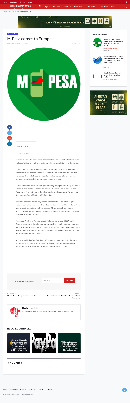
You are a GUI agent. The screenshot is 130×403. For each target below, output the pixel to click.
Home (5, 11)
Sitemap (41, 389)
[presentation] (75, 328)
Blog (10, 11)
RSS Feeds (32, 389)
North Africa (78, 7)
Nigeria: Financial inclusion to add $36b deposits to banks (112, 75)
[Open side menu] (4, 7)
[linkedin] (9, 143)
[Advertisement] (65, 14)
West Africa (57, 7)
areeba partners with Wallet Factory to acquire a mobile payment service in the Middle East (113, 59)
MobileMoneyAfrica (14, 44)
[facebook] (9, 127)
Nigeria (47, 7)
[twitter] (126, 2)
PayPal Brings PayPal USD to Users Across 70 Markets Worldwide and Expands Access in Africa (44, 346)
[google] (9, 138)
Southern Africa (91, 7)
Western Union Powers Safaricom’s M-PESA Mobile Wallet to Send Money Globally (113, 42)
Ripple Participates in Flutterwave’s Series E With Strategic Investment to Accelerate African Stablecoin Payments (19, 345)
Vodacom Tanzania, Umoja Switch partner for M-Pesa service (64, 297)
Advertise (22, 2)
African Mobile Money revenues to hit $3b (21, 296)
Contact (29, 2)
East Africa (67, 7)
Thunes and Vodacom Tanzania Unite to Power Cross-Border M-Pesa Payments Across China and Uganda (69, 346)
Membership (13, 2)
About (5, 2)
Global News (104, 7)
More (113, 7)
